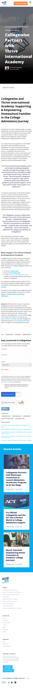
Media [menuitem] (4, 627)
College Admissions (12, 30)
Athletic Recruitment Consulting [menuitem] (10, 599)
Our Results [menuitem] (5, 620)
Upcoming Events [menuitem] (7, 646)
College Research (27, 416)
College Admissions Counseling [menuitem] (10, 590)
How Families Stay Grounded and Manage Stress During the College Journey (16, 432)
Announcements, (9, 334)
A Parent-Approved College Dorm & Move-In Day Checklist (16, 429)
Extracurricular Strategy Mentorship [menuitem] (11, 594)
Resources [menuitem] (5, 644)
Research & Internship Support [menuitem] (10, 601)
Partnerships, (18, 334)
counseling (20, 317)
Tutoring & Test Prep (19, 418)
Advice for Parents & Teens (8, 418)
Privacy (28, 678)
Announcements (11, 27)
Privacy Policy (6, 382)
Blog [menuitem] (4, 641)
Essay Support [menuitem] (6, 596)
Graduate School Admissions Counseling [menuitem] (12, 608)
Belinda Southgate (16, 67)
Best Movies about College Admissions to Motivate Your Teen (15, 425)
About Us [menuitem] (5, 618)
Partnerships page (14, 273)
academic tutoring (10, 319)
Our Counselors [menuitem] (6, 622)
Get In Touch (8, 670)
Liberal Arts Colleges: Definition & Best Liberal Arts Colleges (16, 440)
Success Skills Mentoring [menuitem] (8, 603)
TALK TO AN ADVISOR (20, 3)
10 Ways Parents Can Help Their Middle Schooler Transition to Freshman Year (16, 436)
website (3, 287)
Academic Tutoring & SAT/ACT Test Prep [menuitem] (12, 592)
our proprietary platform (22, 320)
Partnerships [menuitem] (6, 629)
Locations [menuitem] (5, 625)
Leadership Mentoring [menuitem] (8, 606)
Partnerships (23, 27)
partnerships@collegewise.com (18, 275)
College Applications (16, 416)
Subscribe (7, 667)
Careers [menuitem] (4, 631)
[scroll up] (15, 682)
